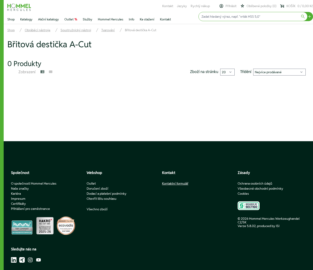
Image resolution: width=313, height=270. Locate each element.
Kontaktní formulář (175, 183)
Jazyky (182, 6)
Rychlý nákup (200, 6)
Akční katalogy (48, 19)
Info (131, 19)
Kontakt (167, 6)
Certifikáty (18, 203)
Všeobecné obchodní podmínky (260, 188)
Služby (87, 19)
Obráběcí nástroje (37, 30)
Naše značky (20, 188)
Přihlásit (230, 6)
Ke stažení (147, 19)
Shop (11, 19)
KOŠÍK (299, 6)
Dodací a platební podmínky (106, 193)
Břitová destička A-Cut (140, 30)
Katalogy (26, 19)
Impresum (18, 198)
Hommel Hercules (110, 19)
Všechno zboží (97, 209)
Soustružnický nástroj (75, 30)
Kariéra (16, 193)
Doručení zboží (97, 188)
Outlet (70, 19)
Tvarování (108, 30)
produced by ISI (268, 226)
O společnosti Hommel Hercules (33, 183)
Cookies (243, 193)
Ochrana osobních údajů (255, 183)
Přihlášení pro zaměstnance (30, 209)
